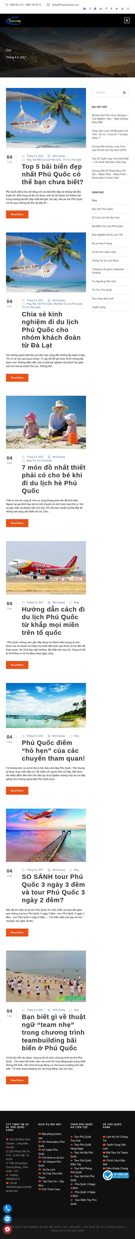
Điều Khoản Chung (117, 1168)
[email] (84, 8)
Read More (17, 214)
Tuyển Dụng (98, 307)
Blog (29, 159)
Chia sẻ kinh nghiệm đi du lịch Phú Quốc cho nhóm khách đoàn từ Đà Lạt (51, 330)
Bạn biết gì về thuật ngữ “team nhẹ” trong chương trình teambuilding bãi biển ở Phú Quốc (54, 1032)
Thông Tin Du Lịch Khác (105, 260)
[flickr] (95, 8)
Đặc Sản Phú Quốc (42, 304)
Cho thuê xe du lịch (53, 1157)
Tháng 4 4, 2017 (35, 156)
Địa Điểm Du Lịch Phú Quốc (47, 159)
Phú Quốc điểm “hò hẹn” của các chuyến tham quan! (53, 750)
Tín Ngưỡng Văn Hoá (104, 281)
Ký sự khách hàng (102, 243)
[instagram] (128, 8)
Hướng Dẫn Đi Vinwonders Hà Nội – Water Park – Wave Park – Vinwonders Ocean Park (110, 174)
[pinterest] (106, 8)
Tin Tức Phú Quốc (72, 159)
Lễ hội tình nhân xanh (104, 252)
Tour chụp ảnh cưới (103, 298)
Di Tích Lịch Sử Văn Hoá (105, 217)
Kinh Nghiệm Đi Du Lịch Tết (107, 234)
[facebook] (90, 8)
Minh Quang (59, 156)
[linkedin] (101, 8)
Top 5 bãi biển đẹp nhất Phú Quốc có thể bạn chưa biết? (53, 174)
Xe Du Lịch (48, 1169)
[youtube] (122, 8)
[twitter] (117, 8)
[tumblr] (111, 8)
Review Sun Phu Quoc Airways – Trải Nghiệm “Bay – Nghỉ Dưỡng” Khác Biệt (110, 119)
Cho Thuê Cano (51, 1189)
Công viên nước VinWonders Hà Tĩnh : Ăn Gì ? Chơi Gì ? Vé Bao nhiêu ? (110, 134)
